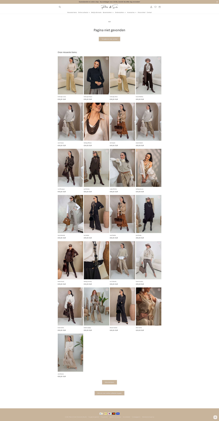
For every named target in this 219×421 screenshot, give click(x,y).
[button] (60, 7)
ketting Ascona (139, 189)
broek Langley (87, 327)
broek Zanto (61, 327)
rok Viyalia (112, 143)
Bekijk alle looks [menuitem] (96, 12)
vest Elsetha (113, 235)
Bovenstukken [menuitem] (107, 12)
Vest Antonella (61, 235)
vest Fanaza (61, 143)
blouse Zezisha (113, 327)
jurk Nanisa (87, 189)
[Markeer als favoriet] (81, 58)
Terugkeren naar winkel (109, 39)
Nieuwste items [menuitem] (72, 12)
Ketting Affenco (88, 143)
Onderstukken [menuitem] (119, 12)
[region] (109, 2)
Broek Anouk (61, 281)
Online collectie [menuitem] (83, 12)
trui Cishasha (113, 281)
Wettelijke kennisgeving (148, 417)
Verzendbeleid (126, 417)
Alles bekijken (109, 382)
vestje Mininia (113, 189)
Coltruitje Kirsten (88, 96)
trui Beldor (86, 235)
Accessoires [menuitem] (130, 12)
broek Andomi (139, 143)
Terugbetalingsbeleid (93, 417)
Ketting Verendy (88, 281)
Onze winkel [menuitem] (141, 12)
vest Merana (61, 374)
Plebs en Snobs (72, 417)
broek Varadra (139, 281)
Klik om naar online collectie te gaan (109, 393)
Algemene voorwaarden (115, 417)
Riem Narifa (139, 327)
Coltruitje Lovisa (62, 96)
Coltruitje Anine (114, 96)
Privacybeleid (104, 417)
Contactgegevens (136, 417)
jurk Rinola (138, 235)
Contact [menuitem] (149, 12)
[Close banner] (217, 2)
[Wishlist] (155, 7)
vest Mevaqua (61, 189)
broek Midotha (139, 96)
